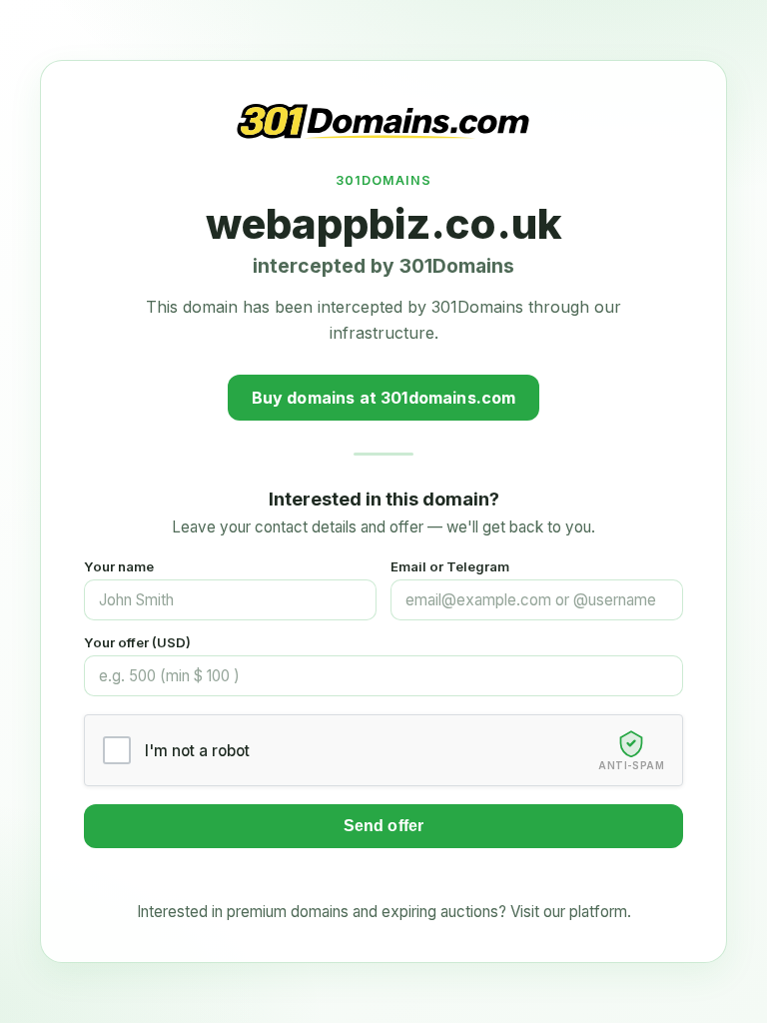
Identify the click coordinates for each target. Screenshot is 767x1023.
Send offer (384, 825)
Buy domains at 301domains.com (384, 398)
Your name (119, 566)
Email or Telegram (449, 566)
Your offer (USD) (137, 642)
